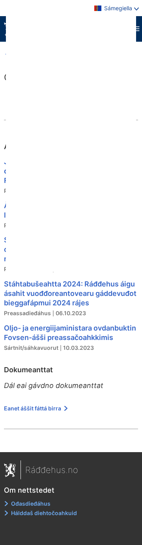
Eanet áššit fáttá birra (33, 408)
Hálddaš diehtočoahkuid (44, 513)
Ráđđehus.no (51, 470)
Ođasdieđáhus (30, 503)
